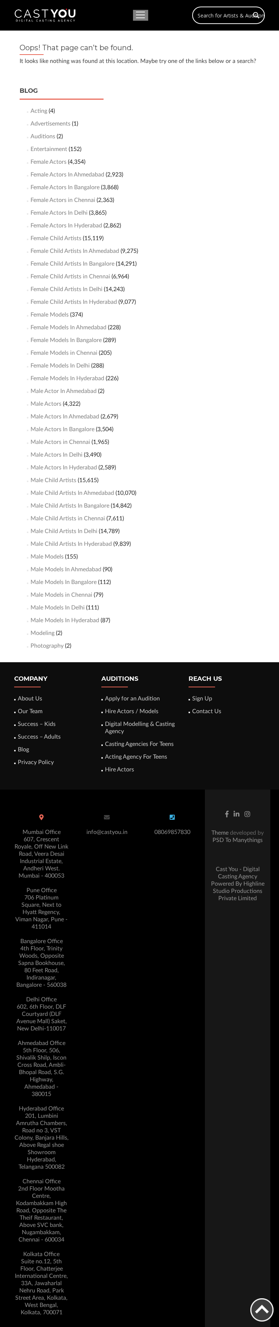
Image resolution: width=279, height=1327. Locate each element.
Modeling (42, 633)
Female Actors (48, 162)
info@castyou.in (107, 832)
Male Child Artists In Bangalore (70, 506)
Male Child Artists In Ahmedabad (72, 493)
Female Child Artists (56, 238)
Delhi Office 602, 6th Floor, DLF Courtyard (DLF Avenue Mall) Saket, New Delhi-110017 (41, 1014)
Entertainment (49, 149)
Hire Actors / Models (131, 711)
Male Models (47, 557)
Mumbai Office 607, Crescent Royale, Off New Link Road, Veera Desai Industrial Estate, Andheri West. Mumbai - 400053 (41, 854)
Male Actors (46, 404)
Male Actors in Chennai (60, 442)
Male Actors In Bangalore (62, 429)
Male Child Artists (53, 480)
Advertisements (50, 124)
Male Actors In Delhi (56, 455)
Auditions (43, 136)
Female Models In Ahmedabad (68, 327)
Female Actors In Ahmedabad (67, 175)
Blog (23, 749)
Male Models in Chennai (61, 595)
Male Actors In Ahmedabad (65, 417)
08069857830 (172, 832)
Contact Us (206, 711)
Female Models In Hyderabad (67, 378)
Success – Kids (37, 724)
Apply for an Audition (132, 699)
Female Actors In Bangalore (65, 187)
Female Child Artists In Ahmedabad (75, 251)
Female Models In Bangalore (66, 340)
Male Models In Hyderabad (65, 620)
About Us (30, 699)
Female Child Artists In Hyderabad (74, 302)
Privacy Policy (36, 762)
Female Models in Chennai (64, 353)
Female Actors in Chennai (63, 200)
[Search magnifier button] (256, 15)
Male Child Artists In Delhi (64, 531)
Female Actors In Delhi (59, 213)
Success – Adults (39, 737)
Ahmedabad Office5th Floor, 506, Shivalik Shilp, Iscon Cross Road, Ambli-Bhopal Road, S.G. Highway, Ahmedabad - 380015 (41, 1068)
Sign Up (202, 699)
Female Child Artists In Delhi (66, 289)
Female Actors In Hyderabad (66, 226)
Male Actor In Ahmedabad (64, 391)
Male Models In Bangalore (64, 582)
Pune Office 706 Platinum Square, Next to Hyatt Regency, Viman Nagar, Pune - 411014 (41, 908)
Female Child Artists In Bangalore (72, 264)
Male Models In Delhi (58, 608)
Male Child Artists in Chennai (68, 518)
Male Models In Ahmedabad (66, 569)
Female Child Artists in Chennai (70, 276)
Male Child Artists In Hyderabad (71, 544)
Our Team (30, 711)
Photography (47, 646)
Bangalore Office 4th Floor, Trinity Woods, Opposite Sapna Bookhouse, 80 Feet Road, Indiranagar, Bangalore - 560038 (41, 963)
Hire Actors (119, 769)
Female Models (50, 315)
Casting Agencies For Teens (139, 744)
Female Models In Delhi (60, 366)
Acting (39, 111)
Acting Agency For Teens (136, 757)
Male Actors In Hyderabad (64, 467)
